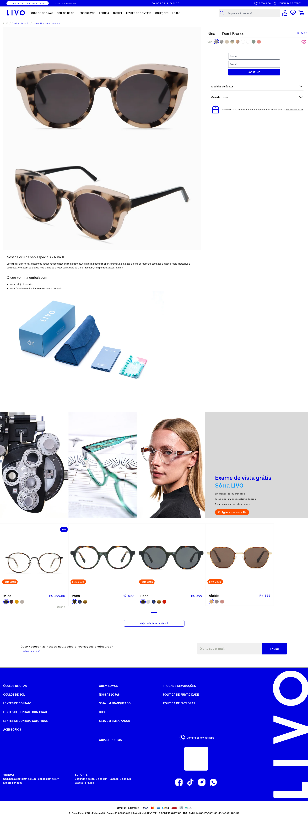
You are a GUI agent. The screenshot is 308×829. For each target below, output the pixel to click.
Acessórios (12, 729)
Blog (102, 712)
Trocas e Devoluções (179, 685)
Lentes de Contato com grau (25, 712)
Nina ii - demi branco (47, 23)
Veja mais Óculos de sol (154, 623)
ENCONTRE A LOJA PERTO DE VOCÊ (27, 3)
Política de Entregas (179, 703)
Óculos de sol (19, 23)
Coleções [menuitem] (161, 13)
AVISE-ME (254, 72)
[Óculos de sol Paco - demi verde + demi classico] (171, 558)
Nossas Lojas (109, 694)
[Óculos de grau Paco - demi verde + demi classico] (103, 558)
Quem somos (108, 685)
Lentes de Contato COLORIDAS (25, 720)
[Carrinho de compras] (301, 13)
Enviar (274, 649)
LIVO (5, 23)
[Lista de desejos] (293, 13)
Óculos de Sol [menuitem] (66, 13)
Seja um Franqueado (115, 703)
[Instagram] (201, 782)
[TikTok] (190, 782)
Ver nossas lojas (294, 109)
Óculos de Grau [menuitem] (42, 13)
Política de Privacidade (181, 694)
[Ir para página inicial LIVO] (16, 12)
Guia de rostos (110, 740)
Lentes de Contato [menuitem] (138, 13)
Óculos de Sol (14, 694)
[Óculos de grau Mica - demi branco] (34, 558)
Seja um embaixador (114, 720)
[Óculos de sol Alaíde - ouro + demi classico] (239, 558)
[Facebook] (178, 782)
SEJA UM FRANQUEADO (66, 3)
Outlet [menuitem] (117, 13)
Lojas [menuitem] (176, 13)
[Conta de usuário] (284, 13)
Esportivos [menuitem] (87, 13)
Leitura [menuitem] (104, 13)
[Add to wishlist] (304, 42)
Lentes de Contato (17, 703)
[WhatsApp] (213, 782)
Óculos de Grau (15, 685)
